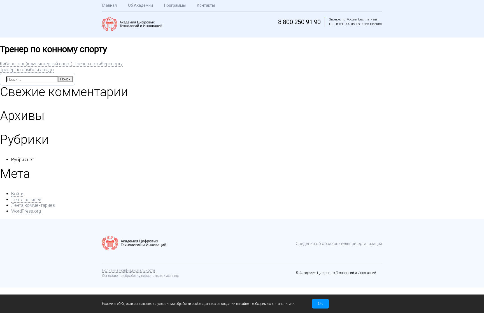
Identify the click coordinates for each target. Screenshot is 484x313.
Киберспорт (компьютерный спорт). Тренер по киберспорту (61, 63)
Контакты (206, 5)
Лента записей (26, 199)
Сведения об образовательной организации (339, 243)
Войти (17, 193)
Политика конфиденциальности (128, 270)
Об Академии (140, 5)
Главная (109, 5)
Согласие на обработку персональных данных (140, 275)
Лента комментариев (33, 205)
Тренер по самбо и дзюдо (27, 69)
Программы (175, 5)
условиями (166, 304)
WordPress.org (26, 211)
